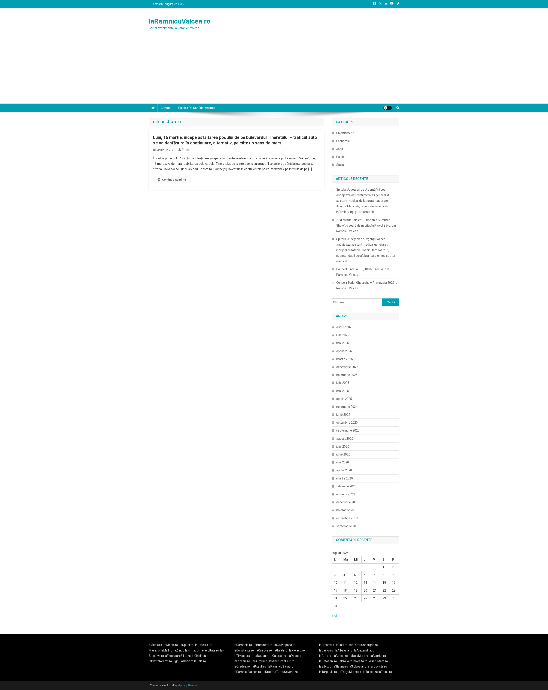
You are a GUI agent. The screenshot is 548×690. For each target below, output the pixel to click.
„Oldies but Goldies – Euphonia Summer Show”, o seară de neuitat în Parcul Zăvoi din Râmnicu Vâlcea (366, 225)
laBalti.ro (200, 661)
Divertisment (345, 133)
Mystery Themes (188, 685)
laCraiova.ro (264, 650)
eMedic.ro (155, 645)
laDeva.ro (295, 655)
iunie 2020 (343, 454)
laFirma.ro (192, 650)
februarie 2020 (346, 486)
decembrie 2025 (347, 367)
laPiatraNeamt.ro (160, 661)
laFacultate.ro (210, 650)
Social (340, 164)
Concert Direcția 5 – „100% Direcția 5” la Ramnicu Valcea (362, 271)
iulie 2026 (342, 335)
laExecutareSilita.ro (178, 655)
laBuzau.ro (262, 655)
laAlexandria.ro (364, 650)
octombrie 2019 (347, 518)
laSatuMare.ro (378, 661)
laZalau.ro (385, 672)
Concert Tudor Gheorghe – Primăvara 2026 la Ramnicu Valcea (366, 285)
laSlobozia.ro (357, 666)
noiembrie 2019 (346, 510)
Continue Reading (174, 179)
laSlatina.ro (340, 666)
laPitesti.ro (259, 666)
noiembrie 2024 (346, 406)
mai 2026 (342, 343)
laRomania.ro (243, 645)
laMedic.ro (171, 645)
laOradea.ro (242, 666)
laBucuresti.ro (263, 645)
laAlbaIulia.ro (343, 650)
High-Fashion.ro (183, 661)
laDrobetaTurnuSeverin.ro (280, 672)
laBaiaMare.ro (359, 655)
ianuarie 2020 (345, 494)
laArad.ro (325, 655)
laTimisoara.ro (243, 655)
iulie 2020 (342, 446)
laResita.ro (360, 661)
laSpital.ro (186, 645)
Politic (340, 157)
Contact (166, 108)
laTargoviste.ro (377, 666)
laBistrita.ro (378, 655)
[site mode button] (387, 108)
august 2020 (344, 438)
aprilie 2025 (344, 399)
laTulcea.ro (370, 672)
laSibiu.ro (325, 666)
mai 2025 (342, 391)
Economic (343, 141)
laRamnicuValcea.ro (179, 21)
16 (393, 582)
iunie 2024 (343, 414)
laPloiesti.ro (297, 650)
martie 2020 (344, 478)
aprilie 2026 (344, 351)
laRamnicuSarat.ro (280, 666)
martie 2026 (344, 359)
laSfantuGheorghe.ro (363, 645)
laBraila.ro (345, 661)
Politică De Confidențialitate (197, 108)
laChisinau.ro (200, 655)
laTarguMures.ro (350, 672)
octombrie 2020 (347, 422)
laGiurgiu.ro (260, 661)
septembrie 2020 (347, 430)
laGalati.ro (280, 650)
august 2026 (344, 327)
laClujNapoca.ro (284, 645)
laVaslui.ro (327, 650)
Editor (186, 149)
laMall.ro (166, 650)
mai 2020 (342, 462)
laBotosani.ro (328, 661)
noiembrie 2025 (346, 375)
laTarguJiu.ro (329, 672)
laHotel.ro (201, 645)
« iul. (334, 615)
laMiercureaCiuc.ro (281, 661)
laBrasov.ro (326, 645)
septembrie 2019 (347, 526)
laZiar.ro (179, 650)
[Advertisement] (274, 71)
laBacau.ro (341, 655)
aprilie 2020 (344, 470)
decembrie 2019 (347, 502)
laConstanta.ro (244, 650)
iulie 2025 (342, 382)
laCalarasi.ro (278, 655)
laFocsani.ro (242, 661)
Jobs (339, 149)
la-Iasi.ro (341, 645)
